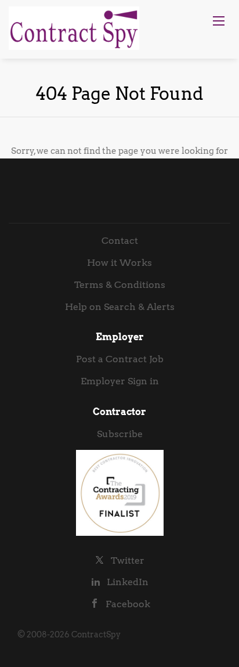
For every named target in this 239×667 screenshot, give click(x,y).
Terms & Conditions (119, 284)
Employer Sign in (120, 381)
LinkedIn (128, 581)
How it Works (119, 262)
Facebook (128, 604)
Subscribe (120, 433)
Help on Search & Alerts (120, 306)
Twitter (127, 560)
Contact (120, 240)
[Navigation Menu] (218, 20)
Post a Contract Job (120, 359)
